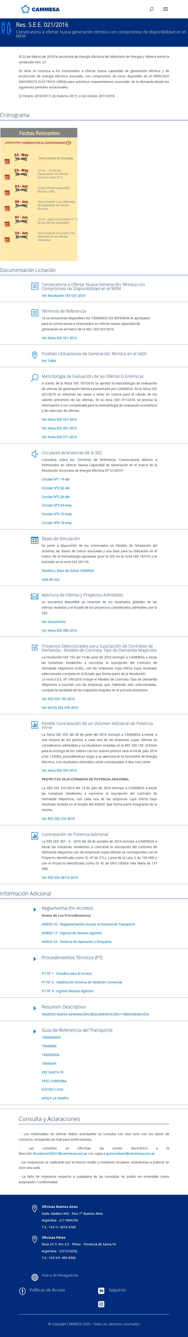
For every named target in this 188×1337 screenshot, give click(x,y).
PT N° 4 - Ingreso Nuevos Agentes (68, 991)
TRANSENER (51, 1037)
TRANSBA (49, 1046)
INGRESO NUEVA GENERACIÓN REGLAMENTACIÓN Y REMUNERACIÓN (95, 1014)
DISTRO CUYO (52, 1089)
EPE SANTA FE (53, 1072)
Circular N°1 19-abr (56, 479)
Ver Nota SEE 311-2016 (59, 437)
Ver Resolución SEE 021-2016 (63, 295)
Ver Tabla (49, 360)
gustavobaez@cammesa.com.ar (130, 1153)
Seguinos (117, 1290)
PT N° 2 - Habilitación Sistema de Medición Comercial (82, 982)
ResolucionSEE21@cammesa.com (58, 1153)
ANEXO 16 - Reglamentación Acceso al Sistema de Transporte (88, 924)
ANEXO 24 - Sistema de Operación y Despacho (77, 941)
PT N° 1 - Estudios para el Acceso (67, 973)
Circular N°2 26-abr (56, 488)
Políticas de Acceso (47, 1290)
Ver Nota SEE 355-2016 (59, 770)
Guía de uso (50, 579)
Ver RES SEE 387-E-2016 (60, 877)
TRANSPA (49, 1063)
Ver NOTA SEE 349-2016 (60, 707)
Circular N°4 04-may (57, 505)
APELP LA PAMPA (55, 1098)
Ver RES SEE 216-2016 (58, 818)
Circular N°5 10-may (57, 514)
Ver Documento (60, 621)
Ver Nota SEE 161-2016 (59, 338)
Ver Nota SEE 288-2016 (59, 630)
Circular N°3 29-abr (56, 496)
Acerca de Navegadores (60, 1275)
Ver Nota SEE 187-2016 (59, 419)
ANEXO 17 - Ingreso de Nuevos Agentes (72, 933)
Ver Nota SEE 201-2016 (59, 428)
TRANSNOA (50, 1054)
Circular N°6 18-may (57, 522)
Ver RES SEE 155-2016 (63, 699)
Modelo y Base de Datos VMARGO (68, 570)
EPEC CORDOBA (54, 1081)
